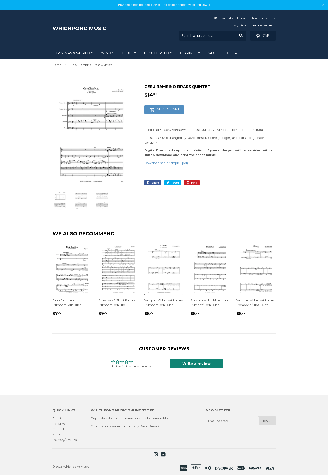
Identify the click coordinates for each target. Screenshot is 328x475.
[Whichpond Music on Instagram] (156, 455)
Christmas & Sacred (71, 53)
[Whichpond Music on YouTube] (163, 455)
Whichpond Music (79, 28)
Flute (128, 53)
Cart (266, 35)
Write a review (196, 364)
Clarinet (189, 53)
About (56, 418)
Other (231, 53)
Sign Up (267, 421)
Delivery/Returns (64, 440)
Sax (211, 53)
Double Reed (157, 53)
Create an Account (263, 25)
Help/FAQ (59, 423)
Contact (58, 429)
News (56, 434)
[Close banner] (323, 4)
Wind (106, 53)
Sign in (239, 25)
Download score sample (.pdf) (166, 163)
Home (57, 65)
